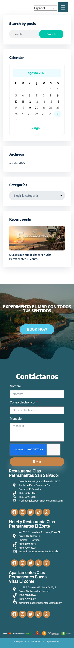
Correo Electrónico (22, 402)
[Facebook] (14, 512)
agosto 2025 (17, 163)
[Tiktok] (38, 512)
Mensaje (16, 418)
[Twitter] (30, 512)
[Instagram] (22, 512)
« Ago (35, 128)
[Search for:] (27, 34)
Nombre (15, 386)
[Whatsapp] (46, 512)
